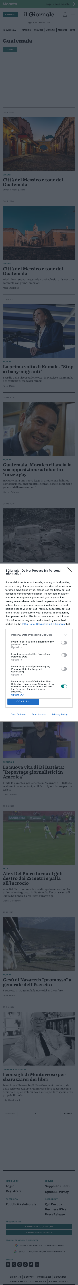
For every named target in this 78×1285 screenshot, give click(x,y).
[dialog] (39, 642)
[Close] (70, 570)
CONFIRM (23, 701)
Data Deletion (18, 714)
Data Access (39, 714)
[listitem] (39, 635)
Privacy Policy (59, 714)
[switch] (64, 642)
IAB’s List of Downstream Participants (43, 623)
